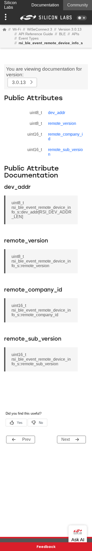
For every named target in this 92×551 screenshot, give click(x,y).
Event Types (29, 38)
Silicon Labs (10, 5)
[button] (7, 17)
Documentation (45, 5)
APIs (75, 34)
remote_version (62, 123)
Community (77, 5)
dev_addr (56, 112)
